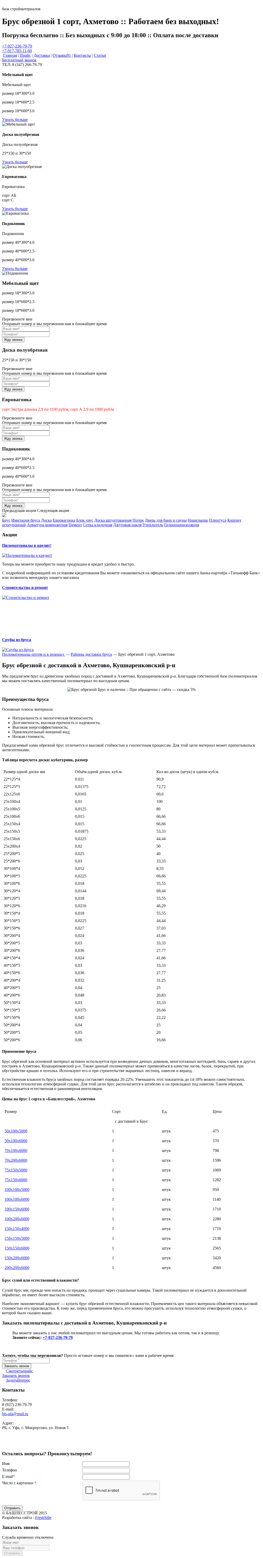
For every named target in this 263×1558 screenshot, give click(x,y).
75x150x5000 (16, 1170)
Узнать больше (15, 119)
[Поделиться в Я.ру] (39, 1442)
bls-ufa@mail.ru (15, 1414)
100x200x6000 (17, 1219)
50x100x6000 (16, 1141)
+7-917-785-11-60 (17, 51)
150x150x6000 (17, 1248)
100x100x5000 (17, 1189)
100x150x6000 (17, 1209)
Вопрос (18, 1380)
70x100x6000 (16, 1150)
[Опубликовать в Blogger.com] (6, 1442)
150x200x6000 (17, 1258)
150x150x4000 (17, 1228)
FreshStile (43, 1517)
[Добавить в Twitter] (28, 1442)
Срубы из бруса (16, 639)
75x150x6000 (16, 1180)
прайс (19, 1371)
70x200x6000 (16, 1160)
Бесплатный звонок (19, 60)
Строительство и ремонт (25, 587)
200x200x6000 (17, 1267)
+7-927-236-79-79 (17, 46)
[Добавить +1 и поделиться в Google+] (17, 1442)
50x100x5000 (16, 1131)
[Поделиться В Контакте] (34, 1442)
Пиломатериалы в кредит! (26, 545)
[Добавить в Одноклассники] (23, 1442)
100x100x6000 (17, 1199)
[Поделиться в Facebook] (11, 1442)
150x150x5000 (17, 1238)
